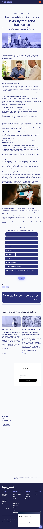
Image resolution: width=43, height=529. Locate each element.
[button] (39, 2)
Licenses (27, 501)
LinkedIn (3, 524)
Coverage (4, 505)
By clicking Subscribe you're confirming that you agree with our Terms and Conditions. (21, 299)
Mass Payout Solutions (4, 495)
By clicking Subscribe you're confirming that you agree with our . (27, 478)
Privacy (3, 521)
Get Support (29, 522)
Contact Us (27, 496)
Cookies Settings (9, 521)
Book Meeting (22, 522)
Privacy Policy (28, 498)
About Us (27, 494)
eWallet (3, 497)
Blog (36, 494)
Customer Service (5, 508)
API (2, 503)
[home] (7, 2)
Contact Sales (22, 524)
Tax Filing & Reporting (4, 501)
